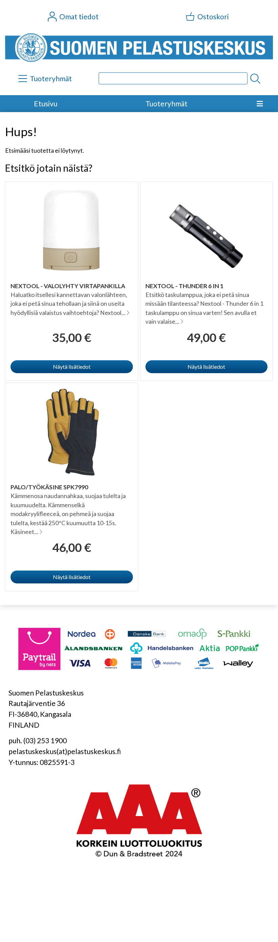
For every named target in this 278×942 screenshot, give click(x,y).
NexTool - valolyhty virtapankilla (68, 286)
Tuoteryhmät (166, 103)
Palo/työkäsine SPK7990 (49, 487)
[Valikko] (259, 103)
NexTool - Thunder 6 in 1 (184, 286)
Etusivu (45, 103)
